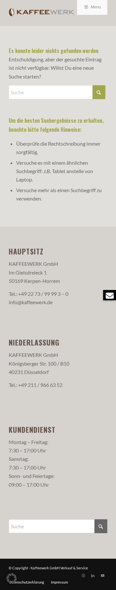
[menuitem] (26, 582)
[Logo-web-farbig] (48, 13)
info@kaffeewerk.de (31, 302)
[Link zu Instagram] (83, 575)
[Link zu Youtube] (102, 575)
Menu (96, 7)
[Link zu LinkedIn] (93, 575)
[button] (11, 578)
